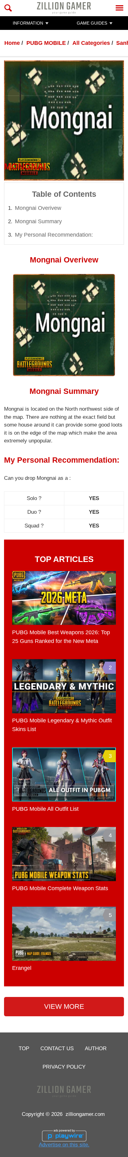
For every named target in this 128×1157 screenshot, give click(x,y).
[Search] (8, 7)
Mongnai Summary (38, 221)
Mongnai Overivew (38, 208)
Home (12, 43)
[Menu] (119, 7)
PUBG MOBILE (46, 43)
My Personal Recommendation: (54, 235)
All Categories (91, 43)
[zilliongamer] (64, 8)
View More (64, 1006)
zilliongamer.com (85, 1114)
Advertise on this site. (64, 1144)
